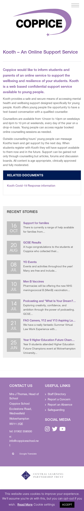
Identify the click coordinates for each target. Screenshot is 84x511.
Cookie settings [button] (44, 504)
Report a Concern (59, 399)
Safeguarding (56, 410)
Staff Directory (57, 394)
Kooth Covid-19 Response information (31, 186)
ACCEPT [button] (67, 504)
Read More (25, 504)
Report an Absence (60, 405)
